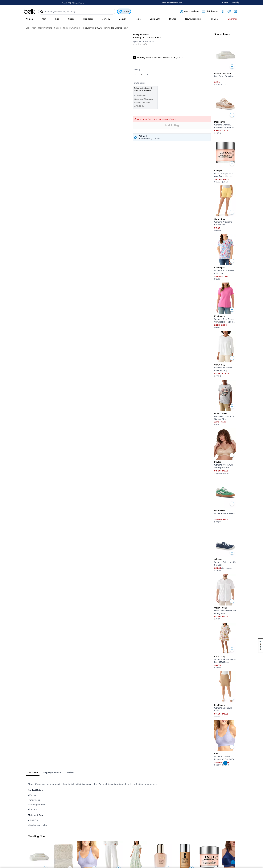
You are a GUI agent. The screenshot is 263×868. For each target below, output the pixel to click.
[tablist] (131, 773)
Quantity (136, 69)
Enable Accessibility (230, 2)
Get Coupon (84, 2)
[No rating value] (138, 44)
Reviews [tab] (70, 772)
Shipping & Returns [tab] (52, 772)
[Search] (41, 11)
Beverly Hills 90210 (141, 34)
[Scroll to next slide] (233, 862)
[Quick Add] (232, 66)
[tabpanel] (131, 804)
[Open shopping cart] (235, 11)
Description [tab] (32, 772)
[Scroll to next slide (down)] (225, 763)
